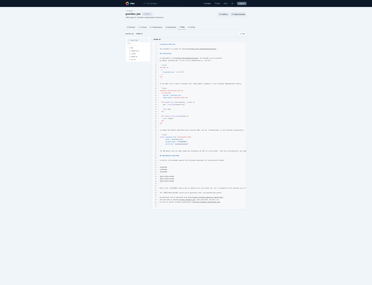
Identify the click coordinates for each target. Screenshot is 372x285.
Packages (207, 3)
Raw (243, 34)
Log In (241, 3)
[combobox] (162, 3)
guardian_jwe (133, 13)
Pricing (217, 3)
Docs (225, 3)
